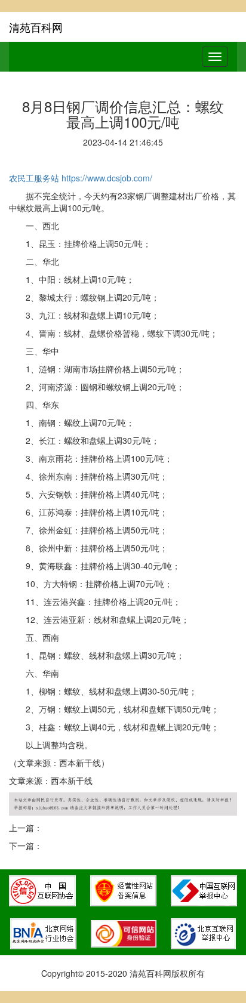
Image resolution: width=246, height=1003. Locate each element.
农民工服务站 (34, 178)
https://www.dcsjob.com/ (106, 178)
